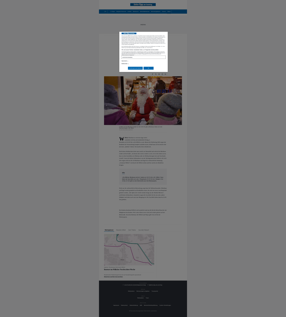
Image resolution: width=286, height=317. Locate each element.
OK (148, 68)
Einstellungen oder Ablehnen (135, 68)
